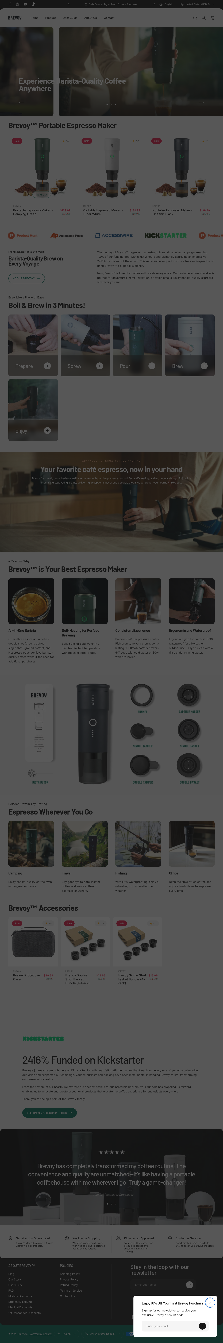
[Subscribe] (202, 1326)
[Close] (210, 1302)
